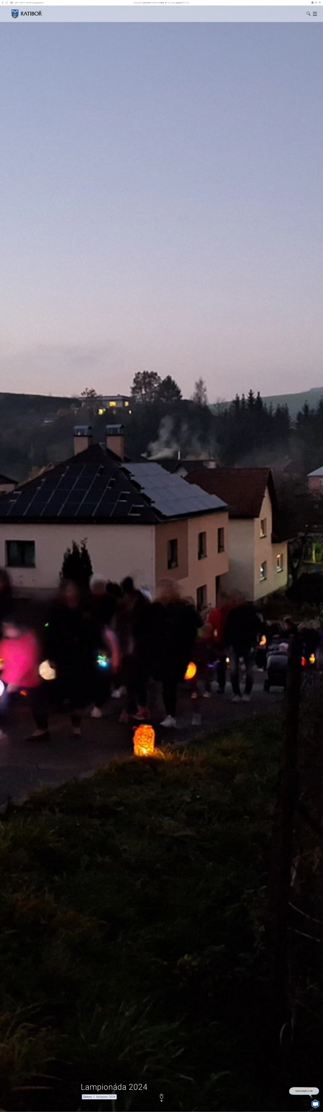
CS (312, 2)
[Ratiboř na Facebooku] (2, 2)
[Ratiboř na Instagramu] (7, 2)
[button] (161, 1098)
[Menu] (315, 14)
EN (316, 2)
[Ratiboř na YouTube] (11, 2)
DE (319, 2)
